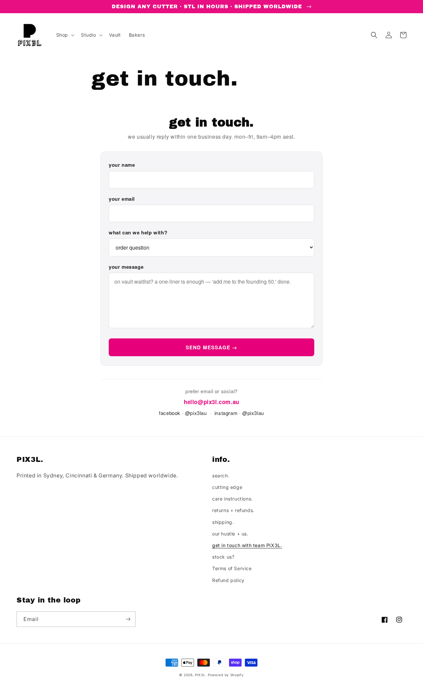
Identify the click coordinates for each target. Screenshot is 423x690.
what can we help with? (138, 232)
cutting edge (227, 487)
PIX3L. (201, 675)
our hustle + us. (230, 533)
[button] (64, 35)
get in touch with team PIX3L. (247, 545)
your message (126, 266)
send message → (212, 347)
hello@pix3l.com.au (211, 402)
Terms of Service (232, 568)
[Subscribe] (128, 619)
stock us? (223, 557)
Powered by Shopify (226, 675)
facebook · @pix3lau (183, 412)
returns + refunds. (233, 510)
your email (122, 198)
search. (220, 475)
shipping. (223, 522)
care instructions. (232, 498)
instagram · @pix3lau (239, 412)
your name (122, 164)
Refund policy (228, 580)
